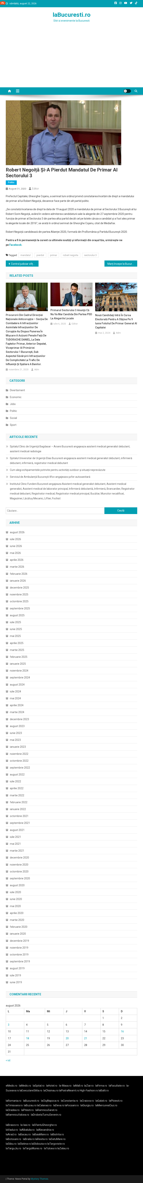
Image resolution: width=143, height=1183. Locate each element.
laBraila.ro (29, 1139)
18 (27, 1038)
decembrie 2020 (19, 857)
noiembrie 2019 (19, 947)
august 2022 (17, 774)
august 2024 (17, 684)
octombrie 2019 (19, 954)
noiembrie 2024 (19, 670)
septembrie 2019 (20, 961)
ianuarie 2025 (18, 663)
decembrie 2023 (19, 719)
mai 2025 (15, 636)
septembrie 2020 (20, 878)
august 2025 (17, 615)
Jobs (13, 404)
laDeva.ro (58, 1105)
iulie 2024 (15, 691)
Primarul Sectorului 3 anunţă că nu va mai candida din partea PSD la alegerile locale (71, 314)
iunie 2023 (16, 733)
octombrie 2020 (19, 871)
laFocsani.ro (72, 1105)
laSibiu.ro (11, 1143)
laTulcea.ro (50, 1148)
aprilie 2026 (16, 559)
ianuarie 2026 (18, 580)
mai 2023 (15, 739)
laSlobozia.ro (39, 1143)
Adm (36, 369)
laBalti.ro (103, 1090)
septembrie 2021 (20, 822)
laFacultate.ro (117, 1085)
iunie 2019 (16, 982)
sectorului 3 (90, 255)
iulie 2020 (15, 892)
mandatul (25, 255)
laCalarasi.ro (44, 1105)
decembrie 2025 (19, 587)
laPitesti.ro (27, 1110)
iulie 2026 (15, 539)
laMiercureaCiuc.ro (106, 1105)
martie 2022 (17, 795)
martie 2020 (17, 919)
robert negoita (70, 255)
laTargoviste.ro (56, 1143)
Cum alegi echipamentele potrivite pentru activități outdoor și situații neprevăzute (57, 469)
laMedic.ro (25, 1085)
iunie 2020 (16, 899)
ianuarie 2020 (18, 933)
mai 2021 (15, 843)
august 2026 (17, 532)
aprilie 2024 (16, 705)
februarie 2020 (18, 926)
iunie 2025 (16, 629)
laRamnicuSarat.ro (46, 1110)
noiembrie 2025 (19, 594)
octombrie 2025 (19, 601)
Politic (11, 182)
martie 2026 (17, 566)
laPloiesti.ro (116, 1100)
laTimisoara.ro (14, 1105)
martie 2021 (17, 850)
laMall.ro (78, 1085)
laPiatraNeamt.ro (69, 1090)
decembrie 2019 (19, 940)
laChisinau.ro (50, 1090)
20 (67, 1038)
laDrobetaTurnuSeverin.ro (46, 1114)
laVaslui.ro (13, 1129)
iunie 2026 (16, 546)
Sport (13, 424)
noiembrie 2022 (19, 753)
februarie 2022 (18, 802)
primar (53, 255)
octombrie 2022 (19, 760)
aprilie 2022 (16, 788)
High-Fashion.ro (89, 1090)
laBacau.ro (24, 1134)
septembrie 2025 (20, 608)
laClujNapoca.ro (50, 1100)
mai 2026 (15, 552)
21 (85, 1038)
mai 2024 (15, 698)
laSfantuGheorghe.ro (44, 1124)
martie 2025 (17, 649)
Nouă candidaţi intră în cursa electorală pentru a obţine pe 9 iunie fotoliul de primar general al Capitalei (116, 321)
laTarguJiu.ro (14, 1148)
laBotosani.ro (13, 1139)
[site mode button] (127, 91)
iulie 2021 (15, 836)
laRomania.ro (13, 1100)
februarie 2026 (18, 573)
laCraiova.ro (87, 1100)
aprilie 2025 (16, 643)
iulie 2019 (15, 975)
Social (13, 417)
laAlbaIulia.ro (27, 1129)
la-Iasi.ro (25, 1124)
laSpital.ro (39, 1085)
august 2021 (17, 830)
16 (122, 1031)
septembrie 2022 (20, 767)
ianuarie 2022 (18, 809)
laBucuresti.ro (71, 14)
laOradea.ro (13, 1110)
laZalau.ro (63, 1148)
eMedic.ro (11, 1085)
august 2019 (17, 968)
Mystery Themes (39, 1179)
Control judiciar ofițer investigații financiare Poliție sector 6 (25, 263)
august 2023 (17, 726)
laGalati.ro (101, 1100)
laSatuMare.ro (57, 1139)
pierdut (40, 255)
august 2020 (17, 885)
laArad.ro (11, 1134)
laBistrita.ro (57, 1134)
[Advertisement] (71, 59)
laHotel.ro (51, 1085)
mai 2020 (15, 906)
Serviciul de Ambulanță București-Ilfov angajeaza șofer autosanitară (50, 476)
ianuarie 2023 (18, 746)
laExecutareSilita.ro (31, 1090)
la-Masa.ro (65, 1085)
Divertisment (17, 390)
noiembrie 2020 (19, 864)
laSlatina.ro (24, 1143)
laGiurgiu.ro (87, 1105)
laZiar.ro (89, 1085)
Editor (35, 188)
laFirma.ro (101, 1085)
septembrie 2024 (20, 677)
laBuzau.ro (30, 1105)
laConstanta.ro (69, 1100)
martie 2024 (17, 712)
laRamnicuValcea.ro (17, 1114)
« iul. (8, 1060)
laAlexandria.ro (45, 1129)
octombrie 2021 (19, 816)
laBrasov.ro (12, 1124)
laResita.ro (41, 1139)
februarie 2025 (18, 656)
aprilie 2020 (16, 913)
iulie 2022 (15, 781)
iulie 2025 (15, 622)
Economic (15, 397)
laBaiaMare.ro (40, 1134)
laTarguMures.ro (32, 1148)
